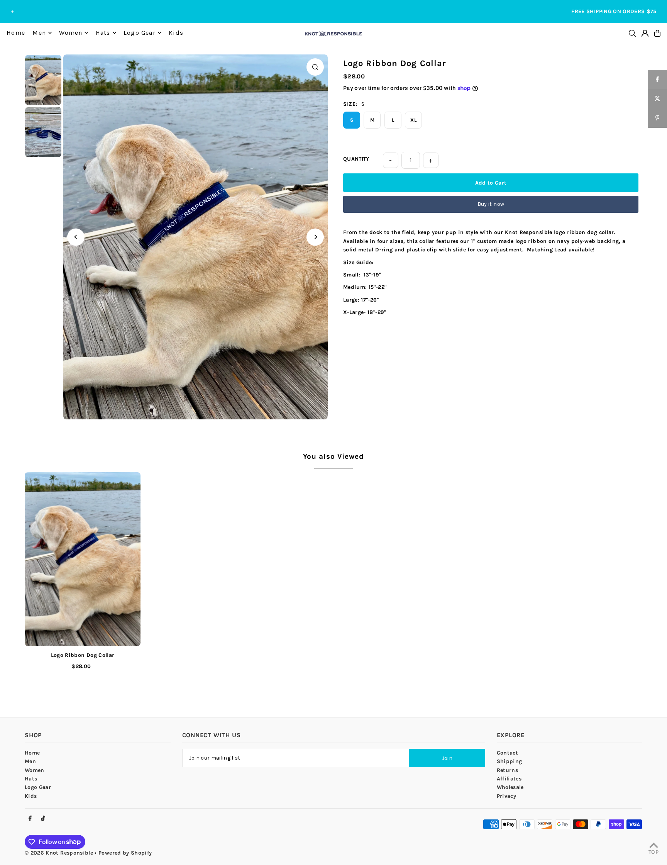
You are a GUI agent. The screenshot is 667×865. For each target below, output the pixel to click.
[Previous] (76, 237)
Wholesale (510, 787)
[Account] (645, 33)
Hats (31, 778)
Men (30, 761)
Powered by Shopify (125, 853)
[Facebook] (30, 819)
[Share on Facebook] (657, 79)
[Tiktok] (43, 819)
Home (32, 753)
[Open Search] (632, 33)
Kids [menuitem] (176, 32)
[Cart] (657, 33)
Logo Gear (38, 787)
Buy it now (490, 204)
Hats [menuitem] (103, 32)
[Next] (315, 237)
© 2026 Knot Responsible (59, 853)
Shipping (509, 761)
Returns (507, 770)
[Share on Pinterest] (657, 118)
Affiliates (509, 778)
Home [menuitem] (16, 32)
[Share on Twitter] (657, 99)
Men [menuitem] (39, 32)
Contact (507, 753)
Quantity (356, 159)
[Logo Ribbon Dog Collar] (83, 559)
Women (34, 770)
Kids (31, 796)
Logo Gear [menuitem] (140, 32)
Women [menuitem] (70, 32)
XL (413, 120)
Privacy (506, 796)
